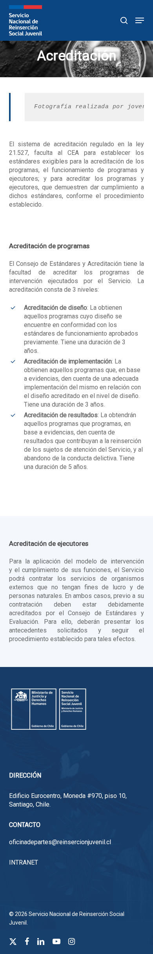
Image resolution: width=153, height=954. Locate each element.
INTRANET (23, 862)
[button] (139, 20)
